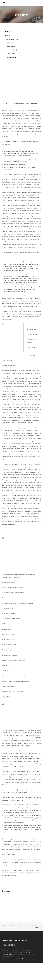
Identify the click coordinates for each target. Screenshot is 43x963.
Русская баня (11, 46)
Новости (7, 35)
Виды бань (8, 43)
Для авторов (7, 941)
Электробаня (11, 61)
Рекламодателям (9, 945)
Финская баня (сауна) (13, 50)
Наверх (37, 927)
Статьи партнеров (21, 941)
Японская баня (11, 57)
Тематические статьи (11, 39)
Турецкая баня (11, 53)
